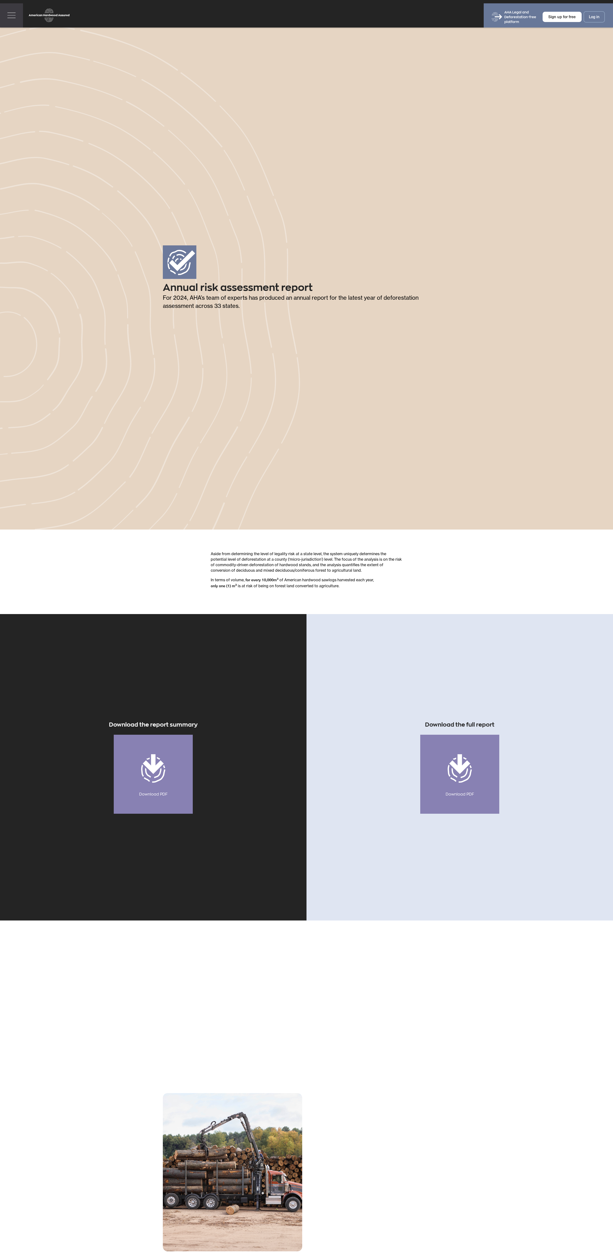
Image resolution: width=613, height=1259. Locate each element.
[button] (11, 15)
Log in (594, 17)
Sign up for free (562, 17)
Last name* (319, 1175)
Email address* (323, 1134)
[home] (49, 15)
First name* (319, 1154)
